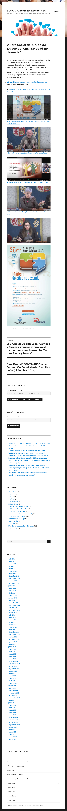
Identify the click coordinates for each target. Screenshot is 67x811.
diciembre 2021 (13, 690)
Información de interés (16, 511)
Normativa (12, 523)
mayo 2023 (12, 649)
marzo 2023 (12, 654)
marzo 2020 (12, 737)
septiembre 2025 (14, 583)
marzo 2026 (12, 569)
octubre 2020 (13, 722)
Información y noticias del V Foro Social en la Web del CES (27, 82)
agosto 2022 (12, 671)
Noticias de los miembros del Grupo (21, 526)
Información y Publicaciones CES (20, 514)
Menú (56, 11)
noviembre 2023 (14, 634)
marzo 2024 (12, 625)
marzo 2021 (12, 710)
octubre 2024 (13, 608)
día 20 (12, 494)
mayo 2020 (12, 734)
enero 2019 (12, 739)
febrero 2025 (12, 598)
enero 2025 (12, 600)
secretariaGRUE (11, 329)
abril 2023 (11, 651)
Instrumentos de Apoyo (16, 519)
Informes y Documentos (16, 516)
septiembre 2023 (14, 639)
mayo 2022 (12, 678)
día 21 (12, 497)
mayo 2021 (12, 705)
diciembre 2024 (13, 603)
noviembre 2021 (13, 693)
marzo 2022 (12, 683)
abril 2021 (11, 707)
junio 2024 (12, 617)
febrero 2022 (12, 686)
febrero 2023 (12, 656)
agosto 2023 (12, 642)
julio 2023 (11, 644)
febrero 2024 (12, 627)
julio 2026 (11, 559)
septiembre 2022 (14, 668)
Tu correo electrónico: (15, 390)
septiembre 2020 (14, 725)
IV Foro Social (13, 521)
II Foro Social (13, 501)
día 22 (12, 499)
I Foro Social (12, 492)
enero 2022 (12, 688)
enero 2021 (12, 715)
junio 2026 (12, 561)
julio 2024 (11, 615)
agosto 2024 (12, 612)
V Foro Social (33, 329)
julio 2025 (11, 586)
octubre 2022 (12, 666)
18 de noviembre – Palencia (19, 506)
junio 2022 (12, 676)
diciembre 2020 (13, 717)
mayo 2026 (12, 564)
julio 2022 (11, 673)
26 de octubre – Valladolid (19, 509)
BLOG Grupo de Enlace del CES (26, 10)
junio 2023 (12, 647)
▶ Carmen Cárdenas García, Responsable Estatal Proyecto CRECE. (27, 182)
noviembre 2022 (14, 664)
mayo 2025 (12, 591)
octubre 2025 (12, 581)
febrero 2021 (12, 712)
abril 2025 (11, 593)
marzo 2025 (12, 595)
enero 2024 (12, 630)
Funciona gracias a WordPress (35, 806)
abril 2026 (12, 566)
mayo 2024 (12, 620)
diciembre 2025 (13, 576)
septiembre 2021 (14, 698)
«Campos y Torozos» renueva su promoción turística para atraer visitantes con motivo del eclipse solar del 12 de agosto (29, 446)
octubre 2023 (12, 637)
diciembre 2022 (13, 661)
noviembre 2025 (14, 578)
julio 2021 (11, 700)
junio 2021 (12, 703)
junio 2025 (12, 588)
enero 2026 (12, 573)
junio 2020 (12, 732)
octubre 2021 (12, 695)
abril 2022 (11, 681)
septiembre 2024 (14, 610)
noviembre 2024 (14, 605)
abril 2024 (12, 622)
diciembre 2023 (13, 632)
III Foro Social (13, 504)
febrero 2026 (12, 571)
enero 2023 (12, 659)
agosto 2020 (12, 727)
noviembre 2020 (14, 720)
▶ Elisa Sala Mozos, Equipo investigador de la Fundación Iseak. (27, 153)
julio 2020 (12, 729)
